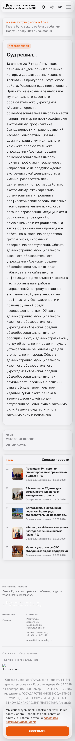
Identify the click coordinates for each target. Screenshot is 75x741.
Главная (6, 620)
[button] (68, 7)
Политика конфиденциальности (20, 659)
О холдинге (8, 653)
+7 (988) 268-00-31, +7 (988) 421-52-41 (37, 634)
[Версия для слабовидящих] (52, 7)
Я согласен (37, 731)
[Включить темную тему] (43, 7)
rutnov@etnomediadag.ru (39, 640)
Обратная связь (28, 653)
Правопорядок (19, 46)
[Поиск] (34, 7)
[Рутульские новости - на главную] (19, 7)
